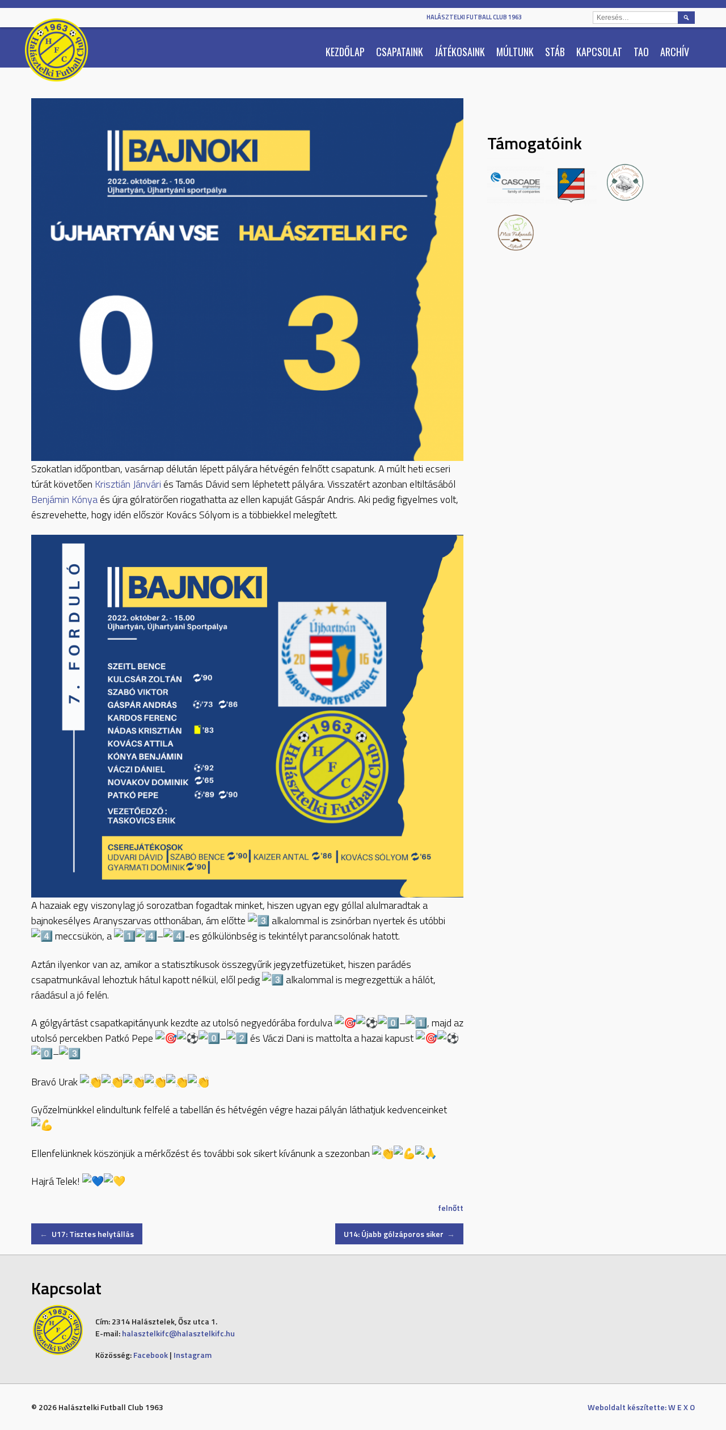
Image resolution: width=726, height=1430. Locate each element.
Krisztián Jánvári (128, 484)
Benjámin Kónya (64, 499)
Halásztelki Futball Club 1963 (474, 17)
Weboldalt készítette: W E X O (641, 1407)
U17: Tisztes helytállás (87, 1234)
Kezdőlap (345, 51)
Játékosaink (459, 51)
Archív (674, 51)
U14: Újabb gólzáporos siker (399, 1234)
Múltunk (515, 51)
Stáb (555, 51)
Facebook (150, 1355)
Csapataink (399, 51)
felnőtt (450, 1208)
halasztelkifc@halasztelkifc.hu (178, 1333)
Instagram (193, 1355)
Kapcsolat (599, 51)
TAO (641, 51)
